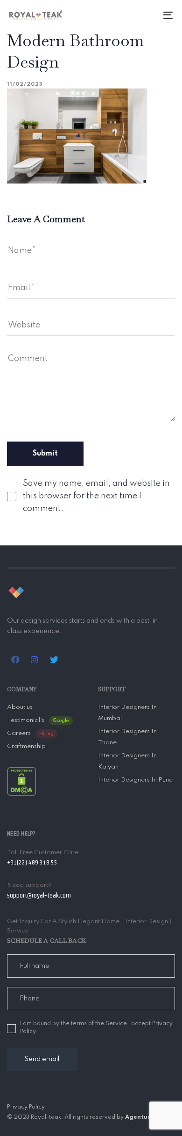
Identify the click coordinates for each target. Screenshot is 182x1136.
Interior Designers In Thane (127, 737)
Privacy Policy (26, 1107)
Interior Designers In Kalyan (127, 761)
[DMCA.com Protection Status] (21, 781)
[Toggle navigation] (145, 15)
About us (20, 707)
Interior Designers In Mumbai (127, 712)
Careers (30, 733)
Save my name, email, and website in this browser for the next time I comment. (96, 496)
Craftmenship (26, 746)
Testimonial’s (38, 720)
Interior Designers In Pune (135, 780)
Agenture (139, 1117)
